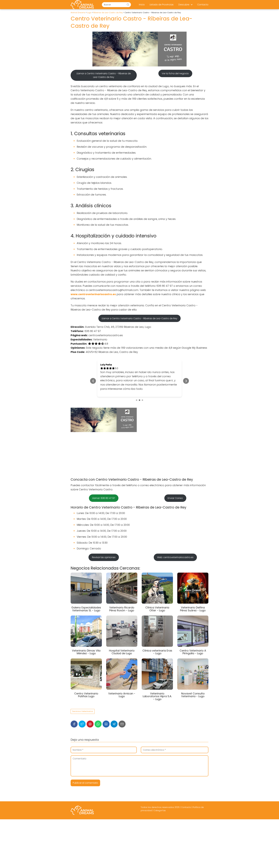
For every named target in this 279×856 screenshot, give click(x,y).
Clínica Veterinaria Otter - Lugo (157, 605)
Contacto (202, 4)
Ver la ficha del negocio (175, 73)
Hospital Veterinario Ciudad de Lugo (122, 648)
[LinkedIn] (106, 719)
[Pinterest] (90, 719)
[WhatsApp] (98, 719)
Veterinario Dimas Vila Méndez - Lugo (86, 648)
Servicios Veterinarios (82, 707)
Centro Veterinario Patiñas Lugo (86, 690)
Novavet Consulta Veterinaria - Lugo (192, 690)
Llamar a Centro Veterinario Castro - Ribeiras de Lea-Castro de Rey (139, 318)
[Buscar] (128, 4)
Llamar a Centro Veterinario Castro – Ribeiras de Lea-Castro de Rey (104, 75)
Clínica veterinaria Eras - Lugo (157, 648)
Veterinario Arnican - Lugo (121, 690)
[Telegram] (114, 719)
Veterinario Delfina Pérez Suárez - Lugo (193, 605)
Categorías (160, 806)
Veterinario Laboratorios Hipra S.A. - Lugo (157, 692)
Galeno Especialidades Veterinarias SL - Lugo (86, 605)
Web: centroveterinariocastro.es (175, 553)
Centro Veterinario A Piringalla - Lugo (193, 648)
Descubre (183, 4)
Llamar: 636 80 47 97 (103, 494)
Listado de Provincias (162, 4)
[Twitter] (82, 719)
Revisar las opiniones (104, 553)
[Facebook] (74, 719)
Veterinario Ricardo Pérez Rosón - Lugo (121, 605)
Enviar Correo (175, 494)
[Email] (122, 719)
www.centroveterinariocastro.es (93, 294)
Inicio (142, 4)
